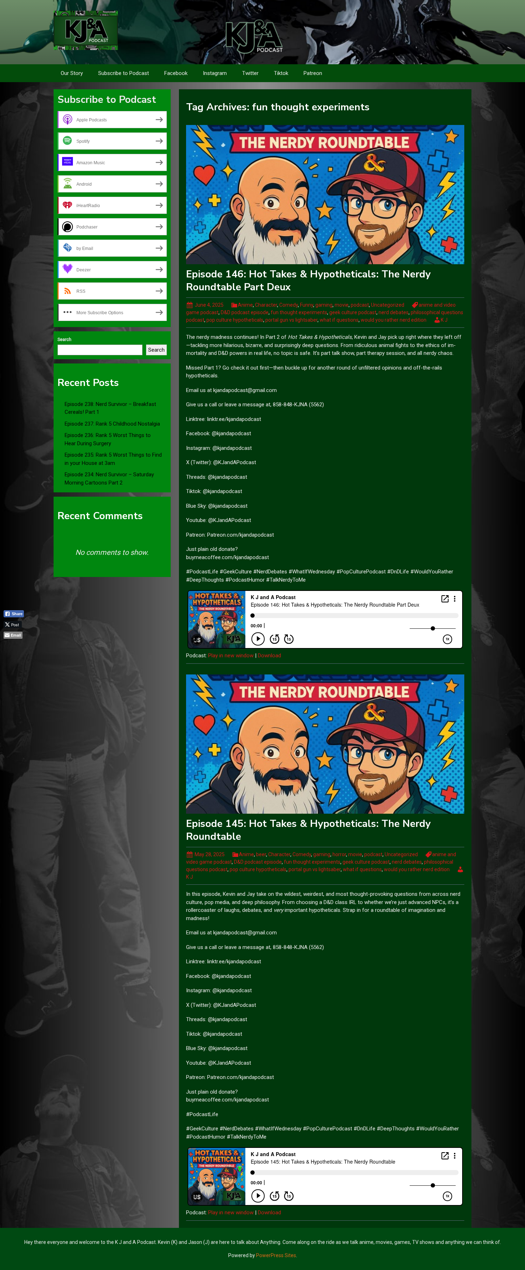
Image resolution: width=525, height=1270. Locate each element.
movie (342, 305)
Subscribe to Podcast (123, 73)
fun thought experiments (299, 312)
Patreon (313, 73)
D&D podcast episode (245, 312)
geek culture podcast (352, 312)
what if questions (339, 320)
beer (261, 854)
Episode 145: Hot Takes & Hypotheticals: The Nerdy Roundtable (308, 830)
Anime (245, 305)
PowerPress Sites (276, 1255)
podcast (360, 305)
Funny (306, 305)
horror (339, 854)
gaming (323, 305)
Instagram (215, 73)
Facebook (176, 73)
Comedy (288, 305)
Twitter (250, 73)
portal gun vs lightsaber (291, 320)
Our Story (72, 73)
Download (269, 655)
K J (444, 320)
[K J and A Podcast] (86, 30)
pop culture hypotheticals (234, 320)
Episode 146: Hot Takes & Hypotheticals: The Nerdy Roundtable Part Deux (308, 280)
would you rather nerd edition (393, 320)
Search (64, 339)
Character (266, 305)
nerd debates (394, 312)
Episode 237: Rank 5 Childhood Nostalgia (112, 424)
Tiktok (281, 73)
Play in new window (231, 655)
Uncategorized (387, 305)
